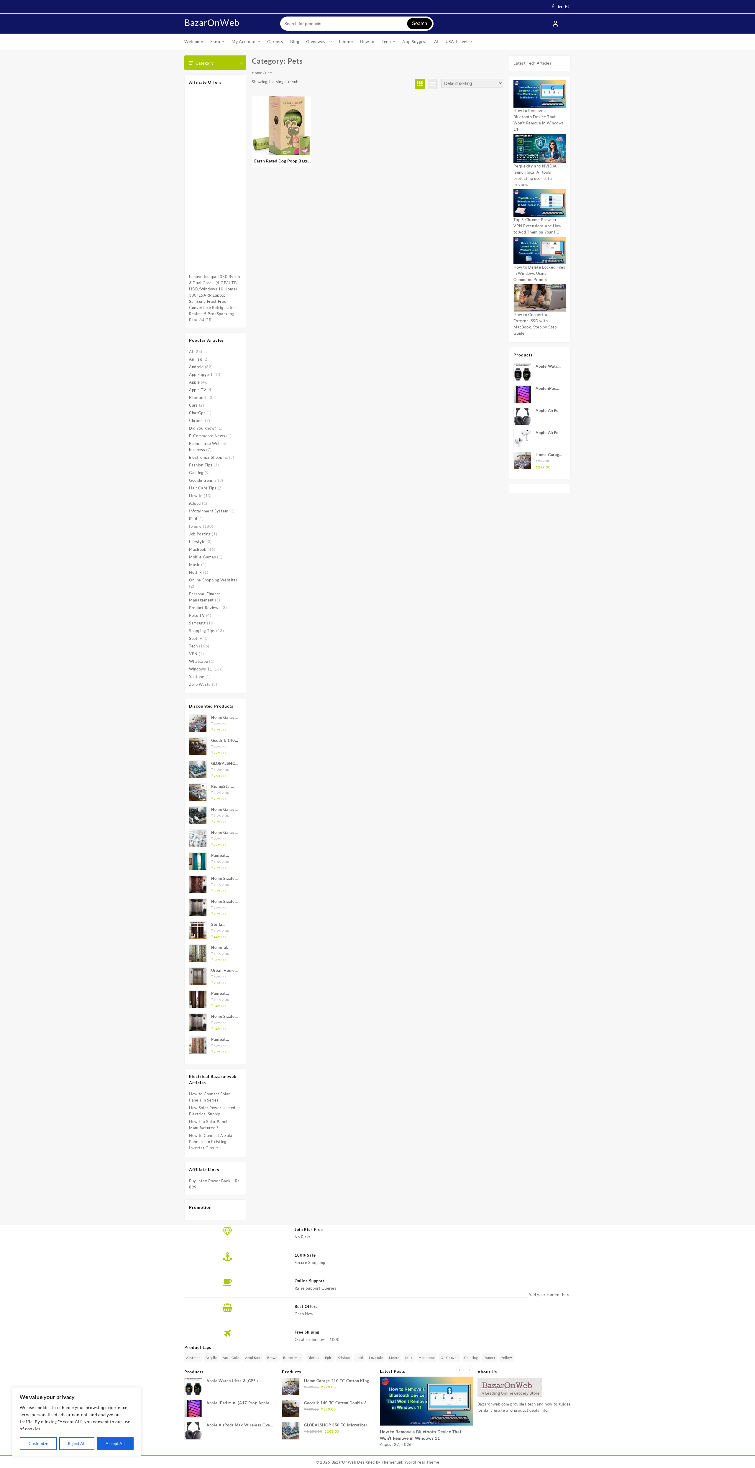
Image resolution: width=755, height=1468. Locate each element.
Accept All (115, 1443)
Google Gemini (203, 480)
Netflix (195, 572)
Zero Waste (200, 684)
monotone (426, 1357)
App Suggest (201, 374)
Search (419, 23)
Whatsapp (198, 661)
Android (196, 366)
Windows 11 (200, 669)
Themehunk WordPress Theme (410, 1462)
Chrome (196, 420)
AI (191, 351)
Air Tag (195, 359)
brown (272, 1357)
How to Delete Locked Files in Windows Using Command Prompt (539, 273)
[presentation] (460, 1370)
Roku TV (197, 615)
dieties (313, 1357)
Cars (193, 405)
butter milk (292, 1357)
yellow (506, 1357)
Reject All (77, 1443)
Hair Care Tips (202, 488)
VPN (193, 653)
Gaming (196, 472)
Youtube (196, 676)
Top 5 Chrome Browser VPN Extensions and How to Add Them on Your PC (537, 225)
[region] (77, 1421)
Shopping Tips (202, 630)
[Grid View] (420, 84)
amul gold (231, 1357)
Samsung (197, 623)
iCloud (195, 503)
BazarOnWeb (211, 22)
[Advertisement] (215, 179)
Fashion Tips (200, 465)
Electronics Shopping (208, 457)
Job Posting (200, 534)
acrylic (211, 1357)
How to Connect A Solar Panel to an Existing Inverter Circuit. (211, 1141)
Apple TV (197, 389)
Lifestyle (197, 541)
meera (394, 1357)
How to (196, 495)
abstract (193, 1357)
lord (359, 1357)
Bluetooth (198, 397)
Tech (193, 646)
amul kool (253, 1357)
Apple (194, 382)
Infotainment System (208, 511)
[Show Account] (555, 23)
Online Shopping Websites (213, 580)
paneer (489, 1357)
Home (257, 72)
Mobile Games (202, 557)
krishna (344, 1357)
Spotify (195, 638)
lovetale (376, 1357)
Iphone (195, 526)
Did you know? (202, 428)
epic (328, 1357)
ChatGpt (197, 412)
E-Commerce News (207, 435)
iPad (193, 518)
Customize (38, 1443)
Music (194, 564)
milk (409, 1357)
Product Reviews (205, 607)
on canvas (449, 1357)
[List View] (433, 84)
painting (471, 1357)
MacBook (197, 549)
